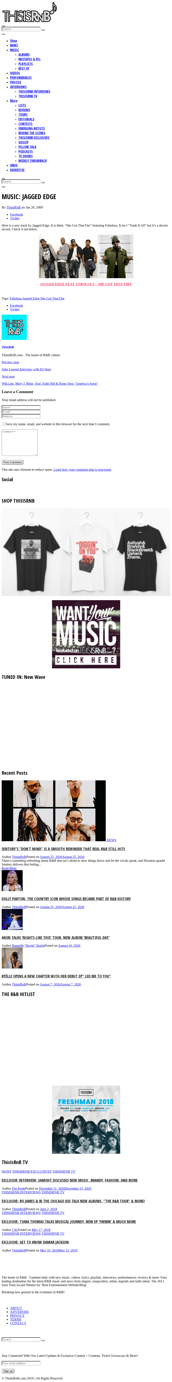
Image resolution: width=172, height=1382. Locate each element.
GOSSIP (23, 142)
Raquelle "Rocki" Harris (28, 945)
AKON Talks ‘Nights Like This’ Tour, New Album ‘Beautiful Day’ (56, 937)
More (14, 100)
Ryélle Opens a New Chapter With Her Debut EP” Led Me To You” (56, 976)
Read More (9, 868)
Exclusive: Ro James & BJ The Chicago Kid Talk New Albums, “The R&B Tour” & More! (73, 1200)
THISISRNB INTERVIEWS (34, 91)
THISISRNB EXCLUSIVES (34, 137)
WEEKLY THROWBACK (32, 160)
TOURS (22, 114)
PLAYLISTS (25, 63)
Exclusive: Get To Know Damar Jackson (35, 1242)
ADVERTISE (17, 170)
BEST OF (23, 68)
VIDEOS (15, 73)
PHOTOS (15, 82)
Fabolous (16, 298)
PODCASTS (25, 151)
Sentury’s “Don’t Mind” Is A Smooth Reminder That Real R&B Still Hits (63, 848)
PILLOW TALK (27, 147)
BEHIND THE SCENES (31, 133)
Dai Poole (18, 1188)
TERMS (15, 1319)
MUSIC (14, 50)
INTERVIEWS (18, 87)
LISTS (22, 105)
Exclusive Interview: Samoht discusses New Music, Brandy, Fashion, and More (70, 1180)
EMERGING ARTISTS (31, 128)
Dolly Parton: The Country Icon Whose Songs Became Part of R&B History (66, 898)
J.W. (15, 1230)
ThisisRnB (14, 207)
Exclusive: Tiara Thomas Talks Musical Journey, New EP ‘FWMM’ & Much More (69, 1221)
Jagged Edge (31, 298)
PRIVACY (17, 1315)
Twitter (15, 218)
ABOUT (16, 1308)
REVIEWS (24, 110)
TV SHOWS (25, 156)
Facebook (16, 214)
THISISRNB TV (27, 96)
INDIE (14, 165)
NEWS (14, 45)
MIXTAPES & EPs (29, 59)
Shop (13, 40)
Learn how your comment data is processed (82, 469)
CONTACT (18, 1323)
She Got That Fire (52, 298)
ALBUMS (24, 54)
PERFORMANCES (21, 77)
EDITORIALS (26, 119)
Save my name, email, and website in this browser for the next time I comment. (58, 424)
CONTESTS (25, 123)
